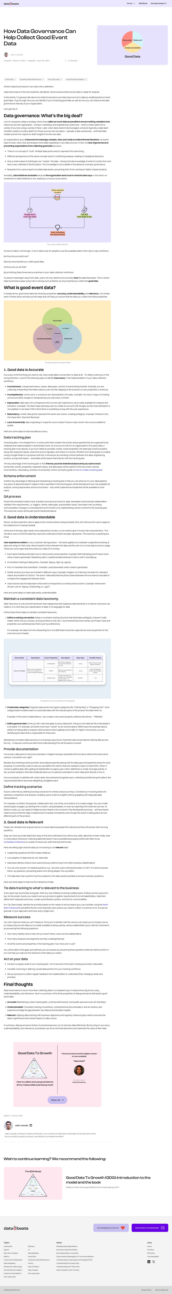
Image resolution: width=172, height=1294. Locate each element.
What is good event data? (136, 97)
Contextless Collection (14, 842)
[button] (131, 3)
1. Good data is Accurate (136, 101)
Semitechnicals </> (159, 3)
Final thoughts (131, 115)
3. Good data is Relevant (136, 111)
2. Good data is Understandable (139, 106)
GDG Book (143, 3)
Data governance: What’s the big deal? (141, 92)
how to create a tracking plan (89, 470)
